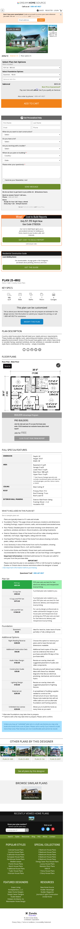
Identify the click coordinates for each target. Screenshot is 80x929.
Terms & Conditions (21, 16)
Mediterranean (15, 861)
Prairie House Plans (15, 864)
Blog (33, 836)
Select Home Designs (15, 892)
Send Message (31, 187)
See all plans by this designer (31, 771)
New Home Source (47, 887)
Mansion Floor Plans (47, 866)
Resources (25, 836)
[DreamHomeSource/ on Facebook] (42, 829)
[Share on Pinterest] (40, 349)
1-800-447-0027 (31, 6)
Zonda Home (47, 897)
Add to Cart (31, 103)
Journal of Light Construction (47, 894)
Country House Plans (18, 283)
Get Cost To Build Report (31, 240)
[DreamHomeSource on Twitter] (47, 829)
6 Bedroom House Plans (47, 859)
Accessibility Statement (43, 922)
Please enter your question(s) (13, 164)
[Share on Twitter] (36, 349)
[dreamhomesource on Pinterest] (52, 829)
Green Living (15, 887)
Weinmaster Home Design (15, 901)
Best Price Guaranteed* (51, 87)
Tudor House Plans (16, 871)
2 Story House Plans (47, 873)
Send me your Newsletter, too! (16, 180)
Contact (52, 836)
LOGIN (56, 10)
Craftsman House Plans (15, 854)
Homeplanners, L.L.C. (15, 890)
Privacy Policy (35, 16)
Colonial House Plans (16, 850)
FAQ (38, 836)
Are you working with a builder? (14, 146)
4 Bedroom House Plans (47, 854)
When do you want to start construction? (17, 132)
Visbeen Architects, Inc (16, 899)
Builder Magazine (47, 892)
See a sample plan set (10, 515)
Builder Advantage (47, 890)
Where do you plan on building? (14, 153)
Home (4, 283)
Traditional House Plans (16, 869)
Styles (17, 836)
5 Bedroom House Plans (47, 857)
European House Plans (15, 857)
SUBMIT (41, 20)
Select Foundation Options (12, 71)
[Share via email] (24, 349)
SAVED (41, 10)
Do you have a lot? (9, 139)
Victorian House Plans (16, 873)
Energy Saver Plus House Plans (47, 861)
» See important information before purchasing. (19, 568)
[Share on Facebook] (32, 349)
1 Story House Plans (47, 871)
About (45, 836)
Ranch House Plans (16, 866)
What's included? (7, 64)
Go (27, 830)
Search (10, 836)
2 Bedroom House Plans (47, 850)
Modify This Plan (32, 322)
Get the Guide (31, 267)
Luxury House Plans (47, 864)
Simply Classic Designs (16, 894)
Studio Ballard (16, 897)
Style (8, 283)
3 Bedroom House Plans (47, 852)
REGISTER (49, 10)
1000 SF (47, 869)
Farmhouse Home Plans (15, 859)
